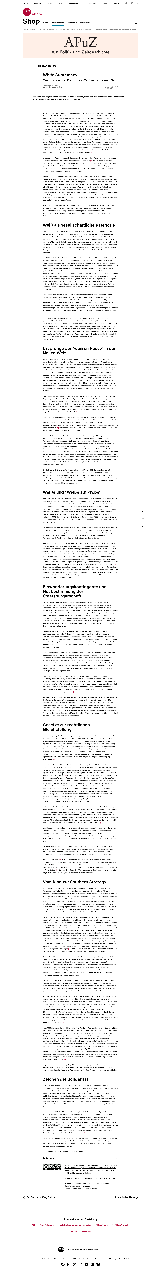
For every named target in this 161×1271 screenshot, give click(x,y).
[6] (114, 564)
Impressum (36, 1259)
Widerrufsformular (122, 1225)
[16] (69, 949)
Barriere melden (100, 1259)
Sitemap (57, 1259)
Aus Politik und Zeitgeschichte (48, 29)
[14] (56, 870)
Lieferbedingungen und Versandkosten (75, 1225)
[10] (53, 759)
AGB (33, 1225)
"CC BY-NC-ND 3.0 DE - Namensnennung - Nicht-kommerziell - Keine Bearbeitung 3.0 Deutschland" (91, 1167)
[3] (76, 412)
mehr (116, 3)
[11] (65, 775)
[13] (60, 859)
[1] (91, 152)
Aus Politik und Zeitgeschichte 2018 (71, 29)
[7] (74, 577)
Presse (89, 1259)
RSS (74, 1259)
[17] (64, 1022)
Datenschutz (46, 1259)
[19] (85, 1133)
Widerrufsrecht (102, 1225)
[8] (88, 642)
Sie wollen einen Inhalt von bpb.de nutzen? (81, 1189)
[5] (56, 522)
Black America (88, 29)
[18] (64, 1059)
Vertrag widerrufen (80, 1231)
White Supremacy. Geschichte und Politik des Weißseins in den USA (117, 29)
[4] (58, 428)
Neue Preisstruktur (47, 1225)
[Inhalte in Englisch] (137, 3)
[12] (101, 823)
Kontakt (82, 1259)
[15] (44, 909)
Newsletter (66, 1259)
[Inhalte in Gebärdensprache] (132, 3)
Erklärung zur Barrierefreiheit (119, 1259)
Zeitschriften (32, 29)
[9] (73, 692)
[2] (91, 161)
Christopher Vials (51, 85)
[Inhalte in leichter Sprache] (126, 3)
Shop (24, 29)
